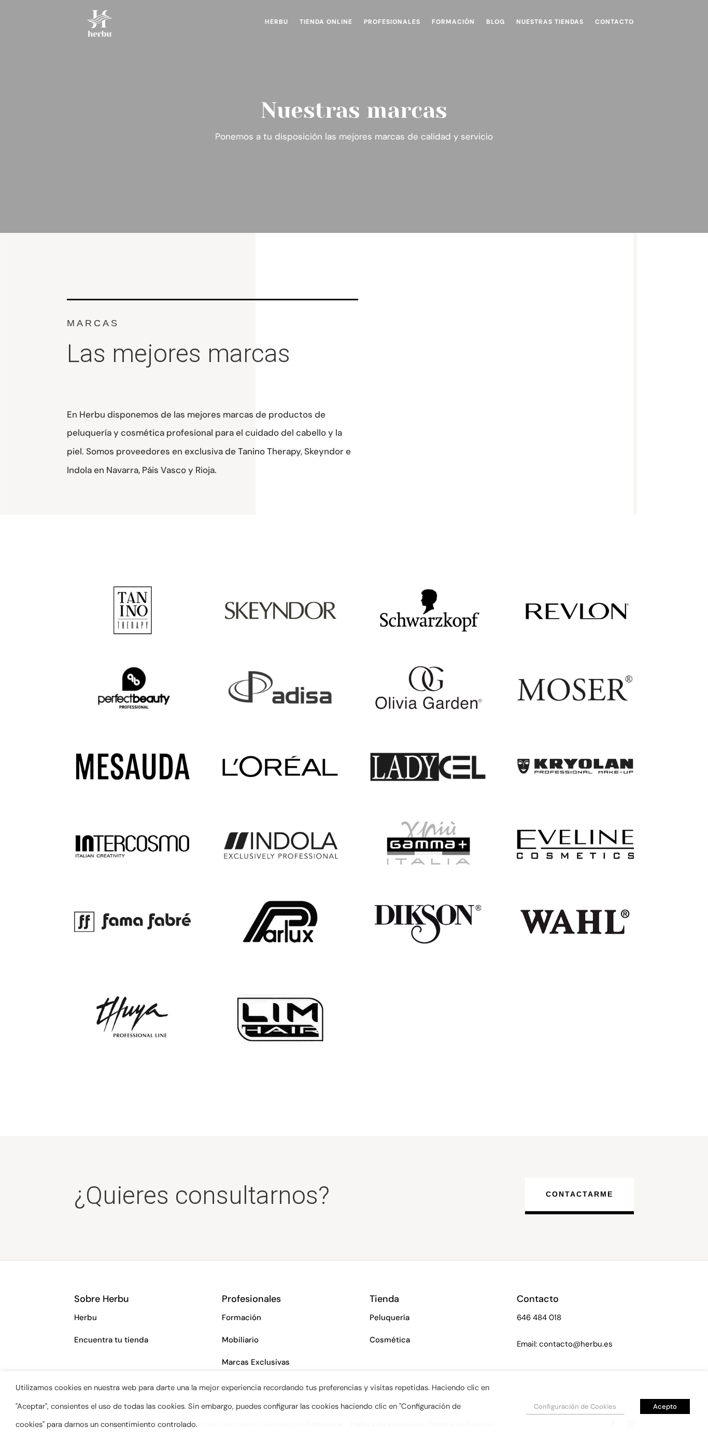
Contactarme (579, 1194)
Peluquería (389, 1317)
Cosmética (390, 1340)
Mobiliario (240, 1340)
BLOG (495, 22)
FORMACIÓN (453, 22)
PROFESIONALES (392, 22)
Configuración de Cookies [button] (575, 1406)
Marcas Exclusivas (256, 1362)
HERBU (276, 22)
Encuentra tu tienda (111, 1340)
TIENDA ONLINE (326, 22)
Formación (241, 1317)
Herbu (85, 1317)
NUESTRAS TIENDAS (550, 22)
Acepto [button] (665, 1406)
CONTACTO (614, 22)
